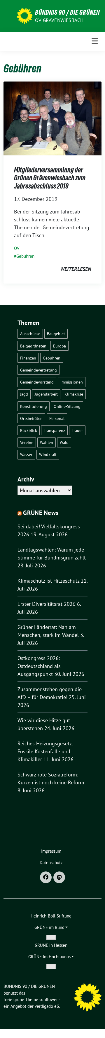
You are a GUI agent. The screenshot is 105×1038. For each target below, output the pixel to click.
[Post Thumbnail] (53, 117)
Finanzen (28, 358)
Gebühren (25, 256)
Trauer (77, 430)
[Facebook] (46, 877)
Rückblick (28, 430)
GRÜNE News (40, 513)
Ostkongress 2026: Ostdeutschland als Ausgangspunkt (39, 666)
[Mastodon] (59, 877)
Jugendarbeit (46, 394)
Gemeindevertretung (38, 370)
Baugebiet (56, 333)
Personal (56, 418)
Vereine (26, 442)
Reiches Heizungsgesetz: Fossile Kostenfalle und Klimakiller (45, 751)
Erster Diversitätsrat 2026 (47, 604)
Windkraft (48, 454)
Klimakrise (73, 394)
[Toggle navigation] (95, 41)
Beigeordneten (33, 346)
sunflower (48, 999)
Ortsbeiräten (31, 418)
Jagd (24, 394)
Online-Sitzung (67, 406)
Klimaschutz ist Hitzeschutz (48, 580)
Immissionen (71, 382)
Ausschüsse (30, 333)
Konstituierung (33, 406)
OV (17, 248)
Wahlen (46, 442)
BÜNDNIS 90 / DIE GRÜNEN (67, 12)
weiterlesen (75, 269)
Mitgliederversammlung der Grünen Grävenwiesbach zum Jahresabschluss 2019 (49, 178)
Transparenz (54, 430)
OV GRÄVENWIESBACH (59, 20)
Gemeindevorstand (37, 382)
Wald (64, 442)
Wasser (26, 454)
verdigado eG (47, 1006)
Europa (59, 346)
